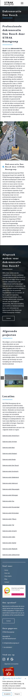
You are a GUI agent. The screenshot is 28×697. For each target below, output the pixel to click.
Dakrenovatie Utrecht (9, 531)
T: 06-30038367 (7, 647)
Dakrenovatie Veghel (9, 543)
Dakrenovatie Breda (9, 459)
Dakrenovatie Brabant (9, 453)
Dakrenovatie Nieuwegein (10, 489)
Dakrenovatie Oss (8, 501)
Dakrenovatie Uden (8, 537)
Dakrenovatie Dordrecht (10, 471)
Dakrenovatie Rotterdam (10, 513)
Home (5, 570)
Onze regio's (7, 576)
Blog (4, 579)
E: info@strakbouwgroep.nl (10, 643)
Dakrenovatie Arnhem (9, 441)
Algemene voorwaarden (10, 664)
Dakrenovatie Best (8, 447)
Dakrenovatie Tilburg (9, 519)
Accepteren (7, 694)
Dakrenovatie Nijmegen (10, 495)
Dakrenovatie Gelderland (10, 477)
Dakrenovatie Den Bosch (10, 465)
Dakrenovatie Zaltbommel (10, 555)
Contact (8, 318)
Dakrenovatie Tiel (8, 525)
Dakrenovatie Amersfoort (10, 435)
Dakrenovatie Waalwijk (9, 549)
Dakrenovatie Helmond (10, 483)
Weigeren (17, 694)
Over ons (6, 573)
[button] (22, 3)
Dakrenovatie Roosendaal (10, 507)
